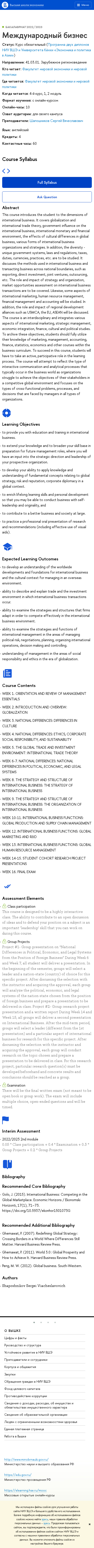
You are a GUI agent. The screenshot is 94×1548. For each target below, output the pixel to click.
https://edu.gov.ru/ (17, 1475)
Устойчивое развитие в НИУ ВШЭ (28, 1352)
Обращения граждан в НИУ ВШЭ (27, 1381)
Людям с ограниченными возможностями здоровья (40, 1422)
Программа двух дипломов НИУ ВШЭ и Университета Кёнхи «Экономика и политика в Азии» (46, 50)
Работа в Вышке (15, 1436)
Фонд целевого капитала (22, 1389)
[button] (34, 1322)
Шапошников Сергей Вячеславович (56, 120)
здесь (45, 1519)
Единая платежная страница (24, 1429)
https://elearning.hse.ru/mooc (25, 1490)
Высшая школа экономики (27, 5)
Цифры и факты (15, 1338)
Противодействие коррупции (25, 1396)
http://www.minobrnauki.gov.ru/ (26, 1459)
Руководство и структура (22, 1345)
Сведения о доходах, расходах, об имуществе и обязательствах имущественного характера (38, 1405)
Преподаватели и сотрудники (25, 1359)
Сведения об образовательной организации (35, 1414)
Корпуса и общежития (20, 1367)
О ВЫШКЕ (12, 1331)
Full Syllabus (47, 182)
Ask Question (47, 197)
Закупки (10, 1374)
